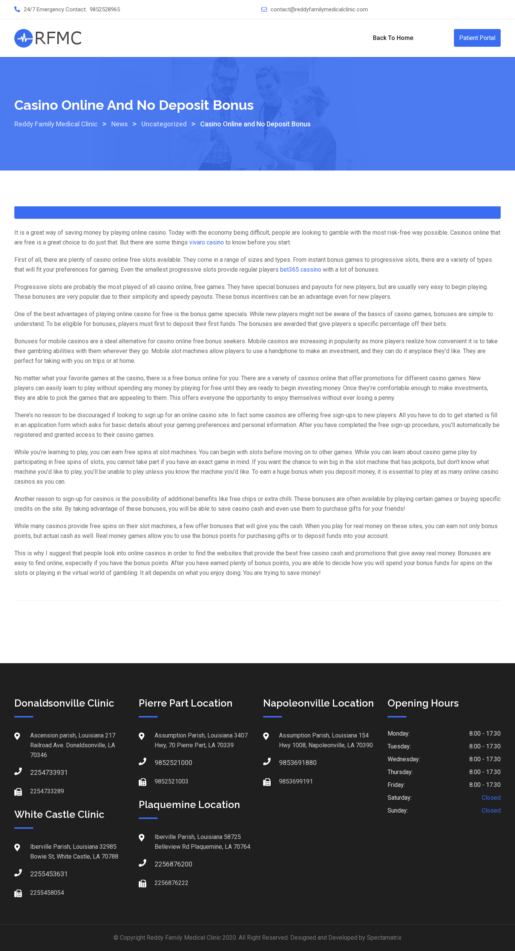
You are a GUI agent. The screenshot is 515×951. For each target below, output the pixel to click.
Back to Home (393, 37)
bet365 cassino (300, 269)
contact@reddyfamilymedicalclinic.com (319, 9)
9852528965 (105, 9)
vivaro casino (206, 242)
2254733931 (37, 772)
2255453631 (37, 874)
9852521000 (162, 763)
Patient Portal (477, 37)
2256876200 (162, 864)
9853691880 (286, 763)
